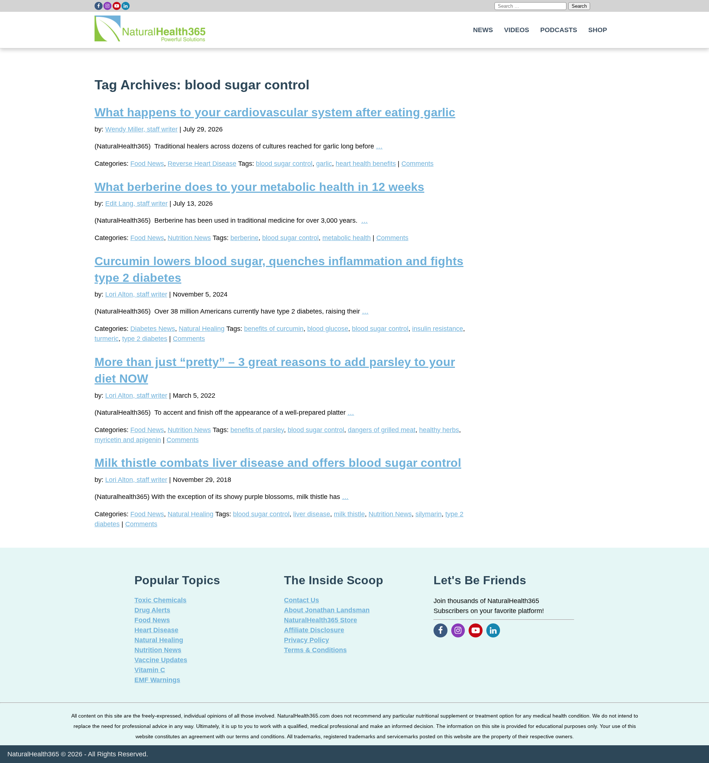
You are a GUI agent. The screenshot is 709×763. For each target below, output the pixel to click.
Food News (147, 163)
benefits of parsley (257, 430)
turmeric (107, 338)
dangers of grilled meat (381, 430)
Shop (597, 30)
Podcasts (558, 30)
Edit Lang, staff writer (136, 203)
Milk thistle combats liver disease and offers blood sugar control (278, 462)
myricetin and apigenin (128, 440)
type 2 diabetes (144, 338)
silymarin (428, 514)
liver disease (311, 514)
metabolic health (346, 238)
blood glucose (327, 328)
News (483, 30)
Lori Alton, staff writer (136, 294)
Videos (516, 30)
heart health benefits (366, 163)
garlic (324, 163)
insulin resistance (437, 328)
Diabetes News (152, 328)
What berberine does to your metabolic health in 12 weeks (259, 187)
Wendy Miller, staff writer (141, 129)
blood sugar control (284, 163)
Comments (417, 163)
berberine (244, 238)
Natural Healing (202, 328)
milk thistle (349, 514)
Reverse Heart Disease (202, 163)
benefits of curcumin (274, 328)
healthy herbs (439, 430)
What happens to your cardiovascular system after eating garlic (275, 112)
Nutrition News (189, 238)
